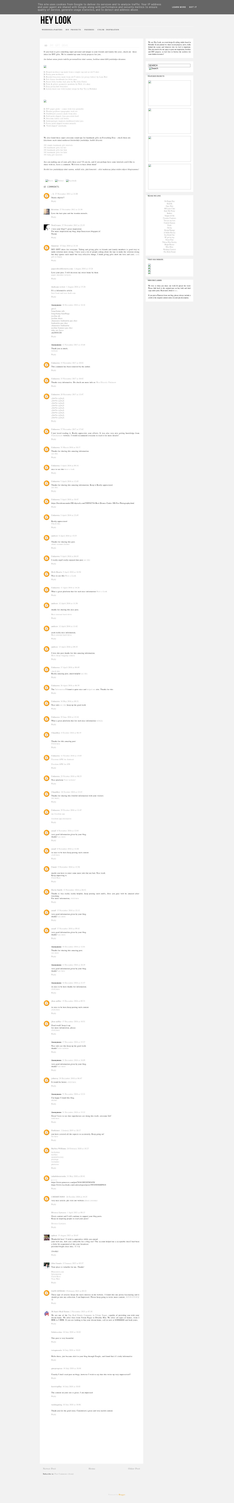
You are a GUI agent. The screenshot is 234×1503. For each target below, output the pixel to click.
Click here (55, 744)
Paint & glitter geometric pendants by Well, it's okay (68, 84)
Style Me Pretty (169, 211)
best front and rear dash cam (63, 293)
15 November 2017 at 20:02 (72, 363)
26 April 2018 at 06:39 (70, 685)
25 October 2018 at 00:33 (71, 776)
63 (46, 45)
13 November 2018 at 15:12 (68, 910)
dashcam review (58, 287)
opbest (54, 1235)
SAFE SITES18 (58, 1291)
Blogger (122, 1494)
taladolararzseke (58, 1176)
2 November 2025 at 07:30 (81, 1311)
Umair (54, 867)
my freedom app (58, 814)
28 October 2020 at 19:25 (76, 1197)
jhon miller (56, 1001)
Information (60, 689)
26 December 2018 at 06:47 (70, 1078)
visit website (63, 1048)
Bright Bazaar (169, 244)
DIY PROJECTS (73, 29)
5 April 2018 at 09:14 (69, 465)
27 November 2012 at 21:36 (71, 209)
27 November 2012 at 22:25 (73, 225)
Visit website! (70, 780)
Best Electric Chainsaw (106, 382)
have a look (69, 469)
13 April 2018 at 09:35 (68, 647)
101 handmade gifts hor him (55, 150)
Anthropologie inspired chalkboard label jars (64, 121)
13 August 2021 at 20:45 (68, 1235)
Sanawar (55, 245)
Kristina (55, 209)
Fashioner (55, 1130)
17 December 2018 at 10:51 (73, 1021)
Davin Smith (56, 890)
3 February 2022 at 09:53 (76, 1291)
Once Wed (169, 206)
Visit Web (55, 1279)
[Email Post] (79, 181)
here (175, 290)
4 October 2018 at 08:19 (71, 733)
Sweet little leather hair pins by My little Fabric (66, 82)
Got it (193, 7)
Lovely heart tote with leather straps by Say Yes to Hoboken (71, 89)
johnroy (54, 1078)
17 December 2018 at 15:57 (73, 1042)
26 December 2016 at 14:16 (73, 305)
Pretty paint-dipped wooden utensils (61, 123)
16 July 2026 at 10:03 (71, 1350)
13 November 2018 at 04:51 (74, 890)
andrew (54, 535)
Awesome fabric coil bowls (57, 118)
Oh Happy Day (169, 201)
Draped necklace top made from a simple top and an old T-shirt (72, 72)
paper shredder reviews (61, 275)
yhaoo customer (91, 1200)
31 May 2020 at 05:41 (76, 1176)
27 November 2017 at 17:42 (72, 429)
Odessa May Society (169, 242)
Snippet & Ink (169, 216)
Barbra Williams (58, 1148)
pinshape (55, 1159)
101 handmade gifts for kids (55, 152)
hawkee (54, 1154)
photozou (55, 1164)
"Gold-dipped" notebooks (56, 126)
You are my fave (169, 220)
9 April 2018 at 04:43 (69, 556)
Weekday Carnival (169, 249)
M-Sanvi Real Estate (60, 1311)
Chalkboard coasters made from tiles (61, 114)
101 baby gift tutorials (53, 155)
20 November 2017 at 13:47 (72, 394)
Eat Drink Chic (169, 235)
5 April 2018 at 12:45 (69, 481)
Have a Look (70, 576)
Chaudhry (55, 733)
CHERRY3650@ (58, 1196)
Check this (55, 524)
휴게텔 (77, 1246)
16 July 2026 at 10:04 (72, 1368)
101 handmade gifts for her (55, 147)
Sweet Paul (169, 240)
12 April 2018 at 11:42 (68, 626)
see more (62, 837)
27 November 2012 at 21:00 (66, 194)
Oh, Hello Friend (169, 252)
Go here (54, 1136)
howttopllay (56, 1386)
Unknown (55, 363)
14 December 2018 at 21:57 (73, 983)
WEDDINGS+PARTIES (52, 29)
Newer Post (49, 1468)
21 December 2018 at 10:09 (73, 1060)
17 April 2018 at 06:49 (70, 667)
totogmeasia (56, 1350)
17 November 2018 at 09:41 (68, 928)
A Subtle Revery (169, 232)
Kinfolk (169, 203)
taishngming (56, 1404)
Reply (53, 201)
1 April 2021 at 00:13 (76, 1212)
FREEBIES (89, 29)
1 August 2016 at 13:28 (75, 287)
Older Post (134, 1468)
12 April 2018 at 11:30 (68, 603)
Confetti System (169, 223)
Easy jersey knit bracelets (57, 86)
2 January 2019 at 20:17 (71, 1130)
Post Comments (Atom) (64, 1474)
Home (92, 1468)
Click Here (56, 878)
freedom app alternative (61, 818)
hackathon (55, 1152)
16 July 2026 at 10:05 (71, 1386)
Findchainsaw (57, 435)
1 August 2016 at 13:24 (83, 269)
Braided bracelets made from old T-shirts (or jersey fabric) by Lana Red (76, 77)
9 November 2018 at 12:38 (69, 867)
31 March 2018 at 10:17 (70, 447)
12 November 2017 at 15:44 (73, 345)
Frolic (169, 225)
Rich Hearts (56, 572)
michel (54, 1100)
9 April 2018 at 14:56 (72, 572)
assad (53, 830)
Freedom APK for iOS (60, 764)
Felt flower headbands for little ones (61, 79)
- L (52, 194)
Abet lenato (56, 1263)
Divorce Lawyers (58, 1212)
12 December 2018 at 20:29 (73, 965)
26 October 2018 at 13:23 (71, 792)
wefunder (55, 1162)
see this (54, 454)
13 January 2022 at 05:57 (73, 1263)
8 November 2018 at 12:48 (68, 849)
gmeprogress (56, 1368)
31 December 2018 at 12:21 (73, 1094)
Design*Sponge (169, 230)
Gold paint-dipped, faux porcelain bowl (62, 116)
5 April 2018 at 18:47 (69, 499)
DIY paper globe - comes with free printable (65, 109)
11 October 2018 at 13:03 (71, 756)
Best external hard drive (61, 614)
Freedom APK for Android (62, 759)
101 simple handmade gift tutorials (58, 145)
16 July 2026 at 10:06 (72, 1405)
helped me (91, 689)
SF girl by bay (169, 237)
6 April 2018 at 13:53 (68, 536)
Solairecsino (56, 1332)
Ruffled (169, 213)
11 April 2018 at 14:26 (70, 588)
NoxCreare (56, 225)
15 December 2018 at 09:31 (73, 1001)
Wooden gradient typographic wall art (62, 111)
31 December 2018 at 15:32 (73, 1112)
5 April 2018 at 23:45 (69, 515)
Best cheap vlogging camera (63, 655)
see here (61, 971)
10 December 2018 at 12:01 (73, 947)
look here (55, 1118)
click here (55, 855)
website (54, 351)
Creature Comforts (169, 218)
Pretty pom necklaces (55, 74)
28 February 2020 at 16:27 (78, 1148)
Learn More (179, 7)
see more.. (55, 798)
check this (55, 671)
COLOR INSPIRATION (108, 29)
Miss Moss (169, 247)
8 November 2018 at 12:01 (68, 831)
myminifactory (57, 1157)
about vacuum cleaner (60, 544)
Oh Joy (169, 228)
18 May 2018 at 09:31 (70, 701)
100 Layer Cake (169, 208)
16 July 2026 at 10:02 (72, 1332)
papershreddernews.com (62, 268)
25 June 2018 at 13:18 (70, 717)
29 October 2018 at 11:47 (71, 810)
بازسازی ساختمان (57, 398)
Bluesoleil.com (57, 1272)
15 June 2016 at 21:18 (69, 246)
